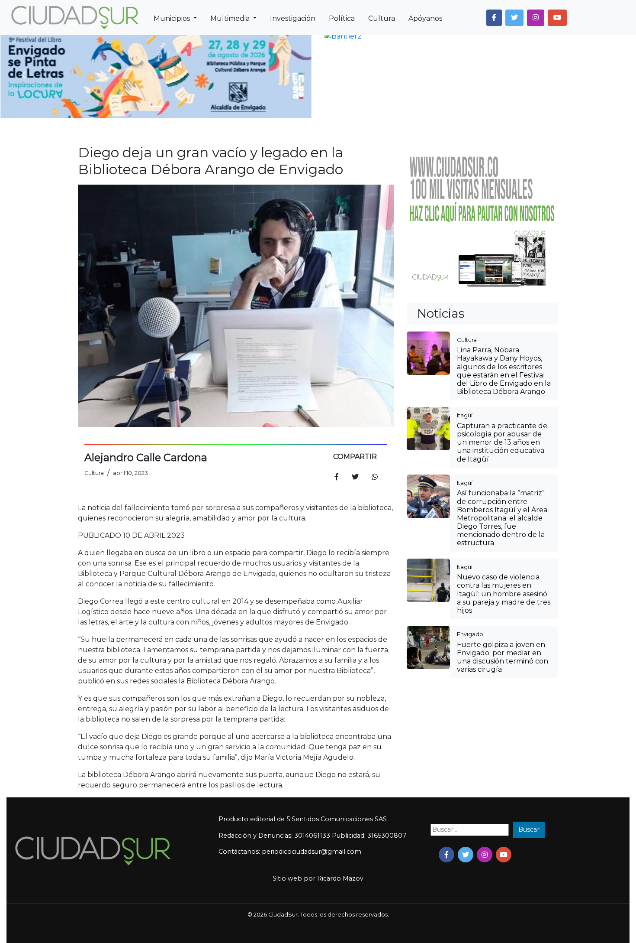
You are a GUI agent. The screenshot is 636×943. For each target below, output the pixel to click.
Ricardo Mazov (340, 878)
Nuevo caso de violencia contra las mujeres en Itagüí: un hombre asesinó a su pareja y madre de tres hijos (503, 594)
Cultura (381, 18)
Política (342, 18)
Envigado (470, 634)
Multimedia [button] (230, 18)
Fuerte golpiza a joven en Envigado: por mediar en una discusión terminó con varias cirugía (502, 657)
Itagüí (464, 415)
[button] (494, 18)
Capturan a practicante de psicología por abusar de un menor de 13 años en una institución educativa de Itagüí (502, 442)
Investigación (292, 18)
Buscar (529, 829)
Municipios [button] (173, 18)
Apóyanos (425, 18)
